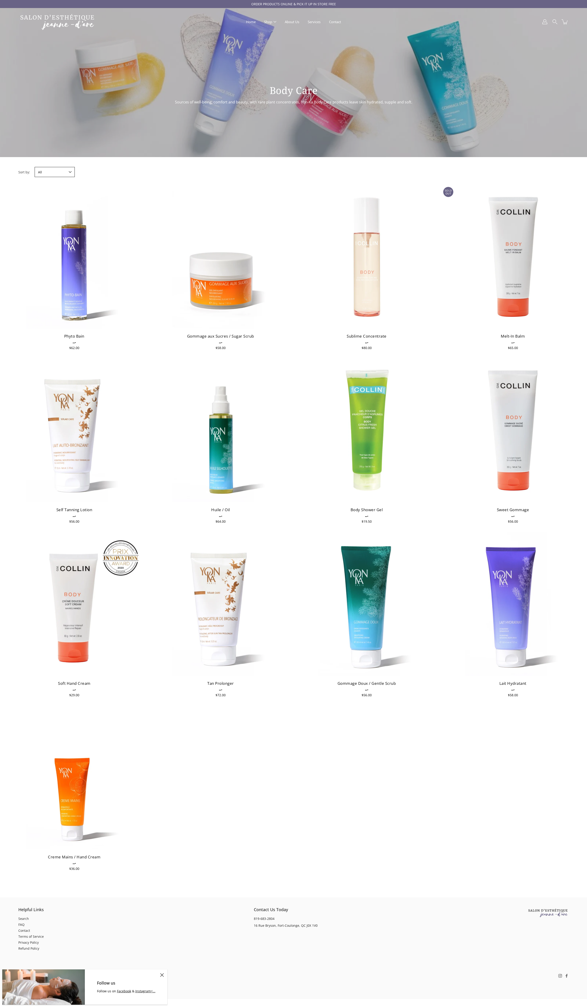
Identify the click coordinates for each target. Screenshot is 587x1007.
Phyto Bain (74, 336)
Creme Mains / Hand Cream (74, 857)
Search (23, 918)
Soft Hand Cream (74, 683)
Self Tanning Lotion (74, 509)
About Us (292, 21)
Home (251, 21)
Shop (268, 21)
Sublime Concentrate (367, 336)
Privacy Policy (28, 942)
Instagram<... (145, 991)
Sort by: (24, 172)
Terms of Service (31, 936)
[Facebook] (567, 976)
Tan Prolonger (220, 683)
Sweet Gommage (513, 509)
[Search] (555, 21)
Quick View (74, 256)
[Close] (161, 974)
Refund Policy (28, 948)
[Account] (544, 21)
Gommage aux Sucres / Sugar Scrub (220, 336)
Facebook (124, 991)
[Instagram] (560, 976)
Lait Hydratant (512, 683)
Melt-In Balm (513, 336)
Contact (335, 21)
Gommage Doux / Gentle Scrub (367, 683)
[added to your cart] (565, 21)
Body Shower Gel (367, 509)
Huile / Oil (220, 509)
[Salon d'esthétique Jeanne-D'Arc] (57, 21)
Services (314, 21)
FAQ (21, 924)
